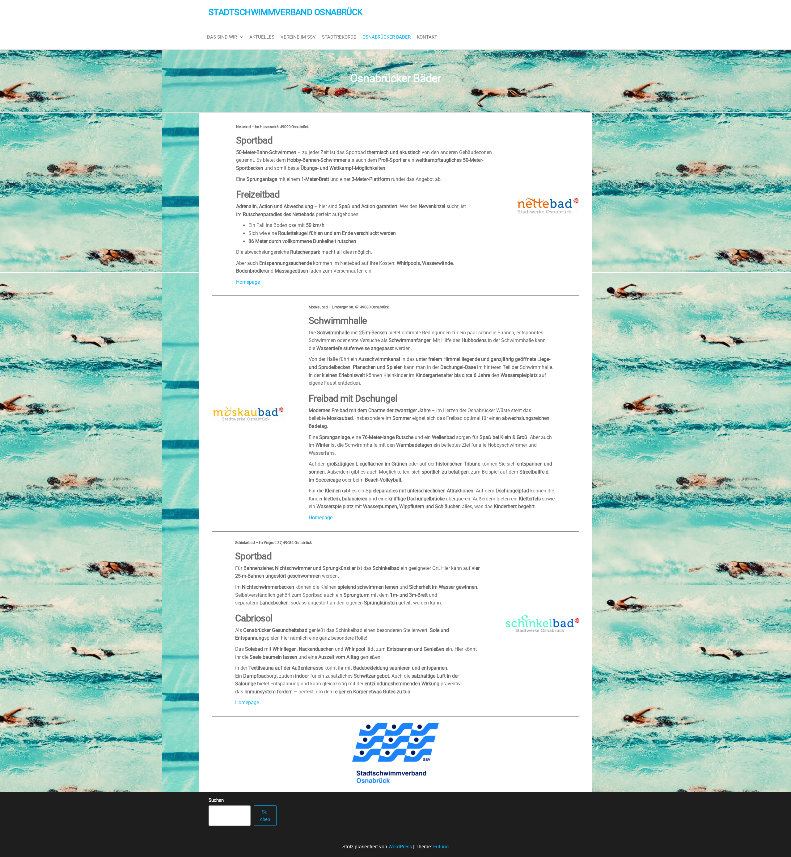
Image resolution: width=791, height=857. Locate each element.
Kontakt (427, 37)
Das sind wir (222, 37)
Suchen (216, 800)
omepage (322, 517)
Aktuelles (261, 37)
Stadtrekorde (339, 37)
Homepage (248, 282)
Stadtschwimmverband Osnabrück (286, 12)
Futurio (441, 847)
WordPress (400, 847)
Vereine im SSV (298, 37)
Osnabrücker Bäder (386, 37)
